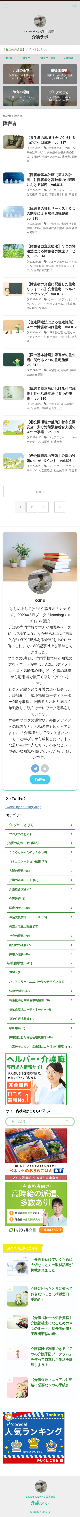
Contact (68, 57)
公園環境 (47, 441)
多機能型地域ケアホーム (45, 156)
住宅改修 (70, 304)
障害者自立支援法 (41, 270)
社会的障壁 (60, 470)
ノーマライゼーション (61, 190)
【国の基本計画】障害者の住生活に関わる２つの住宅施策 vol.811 (51, 360)
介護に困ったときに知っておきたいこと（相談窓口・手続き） (52, 1294)
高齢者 (73, 194)
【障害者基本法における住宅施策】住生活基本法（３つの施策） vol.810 (51, 394)
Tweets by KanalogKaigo (23, 806)
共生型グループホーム (61, 148)
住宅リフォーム (53, 304)
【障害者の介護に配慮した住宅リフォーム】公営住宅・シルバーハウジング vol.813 (51, 289)
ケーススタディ (57, 299)
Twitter (40, 779)
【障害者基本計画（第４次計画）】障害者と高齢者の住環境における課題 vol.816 (51, 180)
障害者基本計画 (58, 194)
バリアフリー (56, 437)
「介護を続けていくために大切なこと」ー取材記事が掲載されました (52, 1265)
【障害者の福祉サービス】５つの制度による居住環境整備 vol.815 (51, 213)
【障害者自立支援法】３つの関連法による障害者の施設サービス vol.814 (51, 251)
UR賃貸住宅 (55, 332)
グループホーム (57, 261)
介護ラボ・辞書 (47, 57)
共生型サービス (36, 152)
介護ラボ (40, 36)
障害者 (66, 156)
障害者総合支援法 (54, 228)
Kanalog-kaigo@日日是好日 (40, 1496)
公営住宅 (64, 337)
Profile (8, 57)
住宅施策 (32, 194)
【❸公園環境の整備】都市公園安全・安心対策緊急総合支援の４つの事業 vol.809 (51, 427)
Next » (40, 491)
